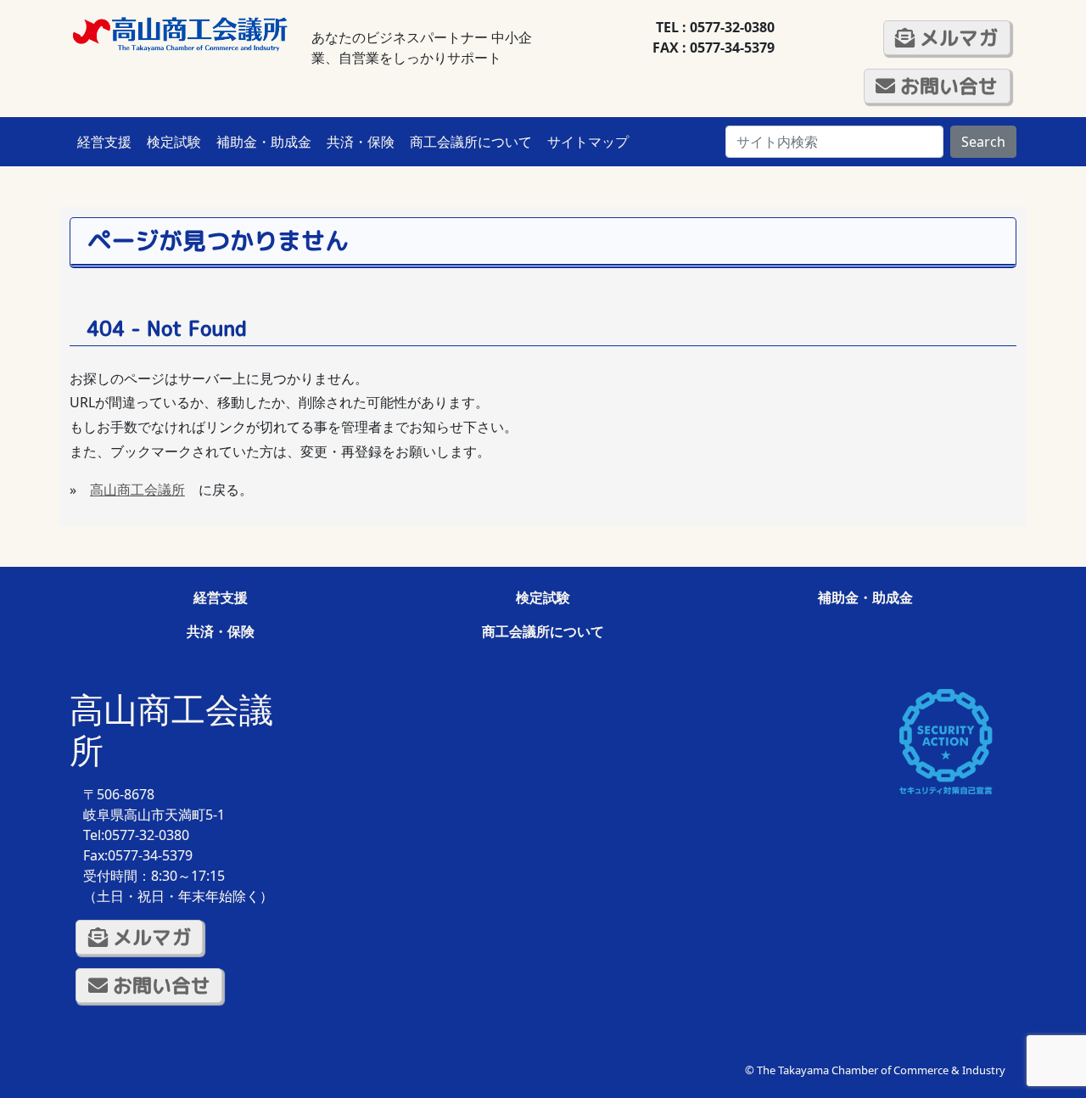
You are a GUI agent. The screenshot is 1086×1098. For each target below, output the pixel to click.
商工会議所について (471, 141)
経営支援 (104, 141)
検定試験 (174, 141)
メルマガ (956, 37)
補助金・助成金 (263, 141)
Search (983, 141)
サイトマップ (588, 141)
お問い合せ (946, 85)
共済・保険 (361, 141)
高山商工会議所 (137, 489)
